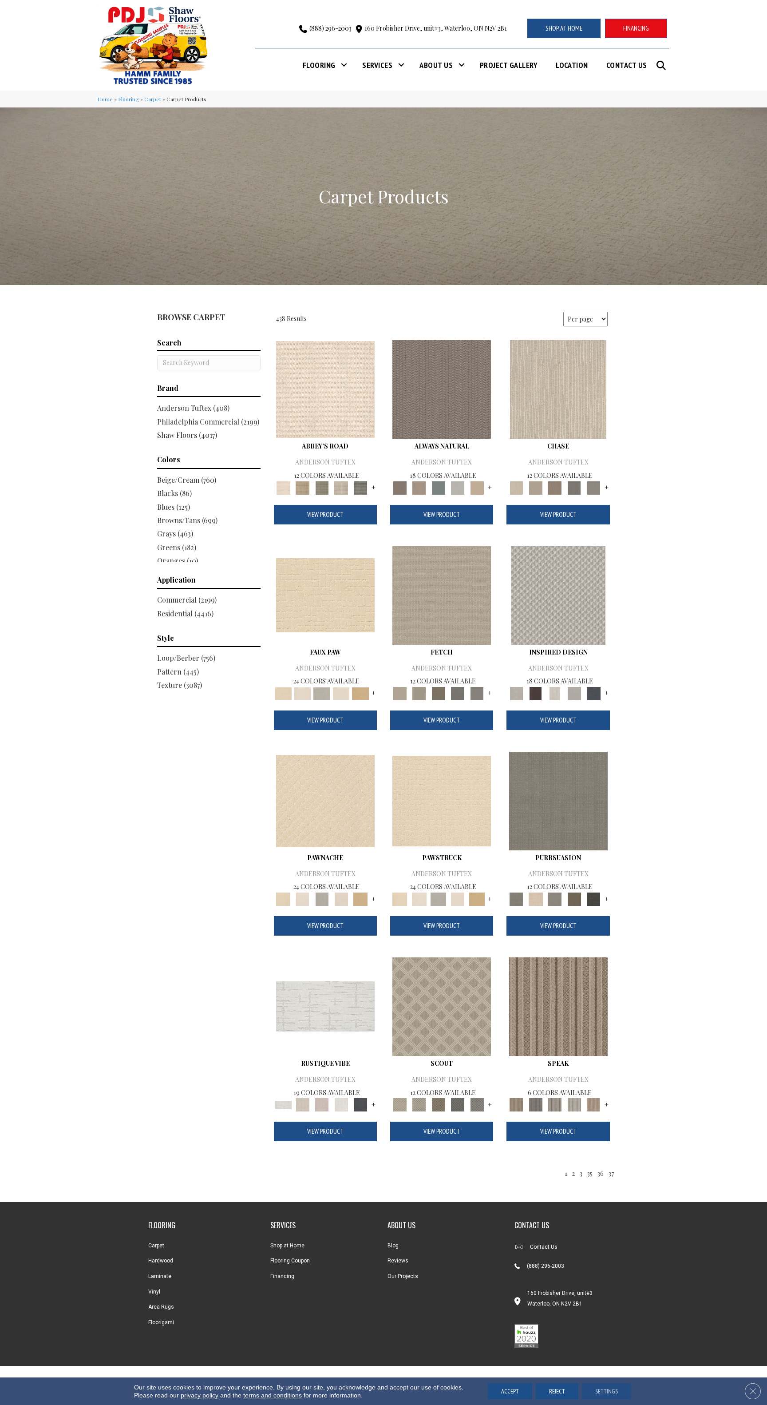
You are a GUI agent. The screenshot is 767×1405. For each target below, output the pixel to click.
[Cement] (554, 898)
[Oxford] (574, 1103)
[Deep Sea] (593, 692)
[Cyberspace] (593, 898)
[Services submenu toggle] (401, 65)
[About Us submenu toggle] (461, 65)
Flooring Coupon (290, 1261)
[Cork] (360, 692)
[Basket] (419, 487)
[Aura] (325, 389)
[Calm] (321, 692)
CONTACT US (531, 1225)
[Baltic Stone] (558, 594)
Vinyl (154, 1292)
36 (600, 1173)
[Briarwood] (535, 487)
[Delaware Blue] (360, 487)
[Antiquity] (325, 594)
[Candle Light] (554, 692)
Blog (393, 1245)
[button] (662, 65)
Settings (606, 1391)
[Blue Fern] (438, 487)
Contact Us (626, 65)
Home (105, 99)
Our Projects (402, 1276)
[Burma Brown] (535, 692)
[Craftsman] (574, 898)
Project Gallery (509, 65)
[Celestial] (360, 1103)
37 (611, 1173)
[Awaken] (302, 1103)
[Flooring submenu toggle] (344, 65)
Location (572, 65)
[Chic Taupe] (341, 487)
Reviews (397, 1261)
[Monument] (593, 487)
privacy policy (199, 1395)
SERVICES (283, 1225)
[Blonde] (535, 898)
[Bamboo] (302, 487)
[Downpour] (574, 487)
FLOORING (161, 1225)
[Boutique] (477, 487)
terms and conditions (272, 1395)
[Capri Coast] (341, 692)
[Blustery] (457, 487)
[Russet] (593, 1103)
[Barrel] (441, 389)
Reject (557, 1391)
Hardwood (160, 1261)
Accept (510, 1391)
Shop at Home (287, 1245)
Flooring (319, 65)
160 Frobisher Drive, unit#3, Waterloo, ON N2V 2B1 (435, 28)
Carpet (152, 99)
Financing (282, 1276)
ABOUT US (401, 1225)
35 (590, 1173)
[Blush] (321, 1103)
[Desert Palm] (554, 487)
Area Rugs (161, 1307)
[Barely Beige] (302, 692)
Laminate (159, 1276)
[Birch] (558, 389)
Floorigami (161, 1322)
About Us (436, 65)
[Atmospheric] (325, 1005)
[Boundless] (321, 487)
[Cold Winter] (574, 692)
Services (377, 65)
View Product (325, 514)
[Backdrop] (558, 800)
